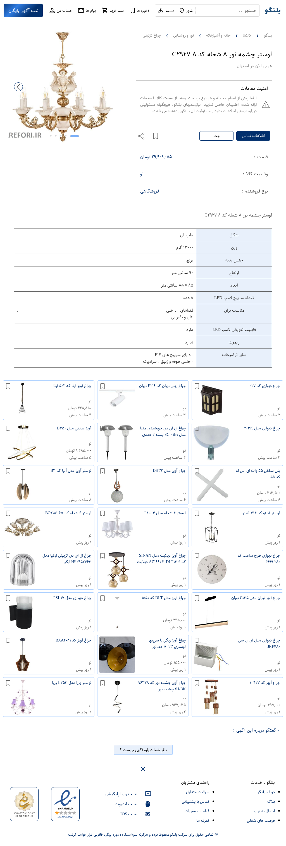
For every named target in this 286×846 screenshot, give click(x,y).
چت (216, 136)
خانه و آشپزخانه (218, 35)
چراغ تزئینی (152, 35)
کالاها (247, 35)
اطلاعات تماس (253, 136)
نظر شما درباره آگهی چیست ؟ (143, 750)
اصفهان (243, 66)
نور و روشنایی (183, 35)
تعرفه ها (202, 820)
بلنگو (268, 35)
